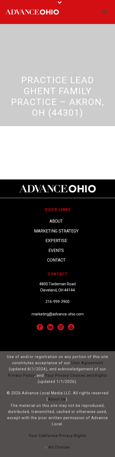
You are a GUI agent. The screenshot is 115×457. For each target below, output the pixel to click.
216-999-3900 (57, 301)
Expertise (56, 240)
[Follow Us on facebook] (40, 327)
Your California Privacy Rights (57, 436)
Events (56, 250)
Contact (56, 260)
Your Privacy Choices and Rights (76, 375)
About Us (57, 399)
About (56, 221)
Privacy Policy (21, 375)
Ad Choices (58, 447)
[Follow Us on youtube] (71, 327)
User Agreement (87, 363)
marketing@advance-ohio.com (58, 314)
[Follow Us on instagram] (60, 327)
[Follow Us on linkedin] (50, 327)
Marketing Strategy (56, 231)
